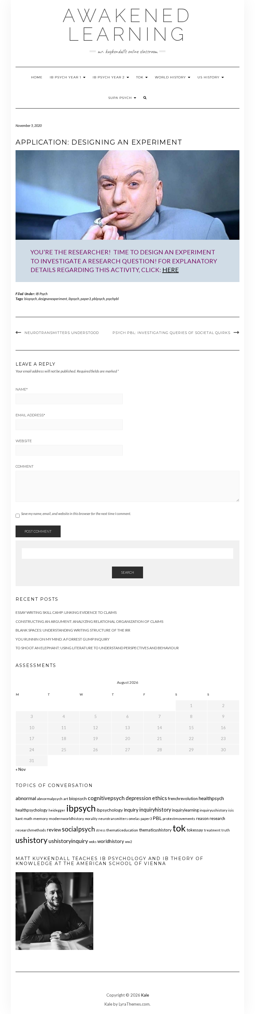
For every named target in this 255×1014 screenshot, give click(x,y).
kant (19, 818)
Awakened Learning (127, 25)
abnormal (26, 798)
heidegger (57, 810)
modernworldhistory (66, 818)
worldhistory (110, 841)
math (28, 818)
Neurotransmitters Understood (62, 333)
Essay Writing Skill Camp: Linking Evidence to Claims (66, 612)
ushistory (32, 840)
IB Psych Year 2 (109, 77)
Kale (145, 995)
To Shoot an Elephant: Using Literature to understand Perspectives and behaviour (97, 648)
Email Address (30, 415)
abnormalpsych (50, 798)
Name (22, 389)
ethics (159, 798)
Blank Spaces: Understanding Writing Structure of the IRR (73, 630)
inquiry (131, 810)
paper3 (86, 299)
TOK (140, 77)
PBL (157, 818)
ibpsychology (110, 810)
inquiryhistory (155, 810)
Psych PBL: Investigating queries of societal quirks (171, 333)
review (54, 829)
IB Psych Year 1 (66, 77)
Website (24, 441)
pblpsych (98, 299)
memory (40, 818)
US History (209, 77)
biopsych (30, 299)
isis (231, 810)
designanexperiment (52, 299)
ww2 (128, 842)
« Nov (21, 769)
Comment (25, 466)
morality (91, 819)
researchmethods (31, 830)
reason (202, 818)
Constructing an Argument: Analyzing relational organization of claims (89, 621)
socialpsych (78, 829)
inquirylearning (185, 810)
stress (100, 830)
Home (37, 77)
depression (138, 798)
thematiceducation (122, 830)
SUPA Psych (120, 98)
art (65, 798)
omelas (134, 819)
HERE (170, 269)
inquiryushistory (213, 810)
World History (171, 77)
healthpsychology (32, 810)
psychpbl (112, 299)
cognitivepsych (106, 798)
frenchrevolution (183, 798)
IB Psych (42, 294)
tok (179, 827)
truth (225, 830)
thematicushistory (155, 829)
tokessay (195, 829)
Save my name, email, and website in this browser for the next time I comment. (76, 514)
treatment (212, 830)
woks (92, 842)
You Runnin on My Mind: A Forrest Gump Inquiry (62, 639)
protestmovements (179, 818)
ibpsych (73, 299)
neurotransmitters (113, 819)
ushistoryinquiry (68, 841)
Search (127, 572)
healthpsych (211, 798)
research (217, 818)
